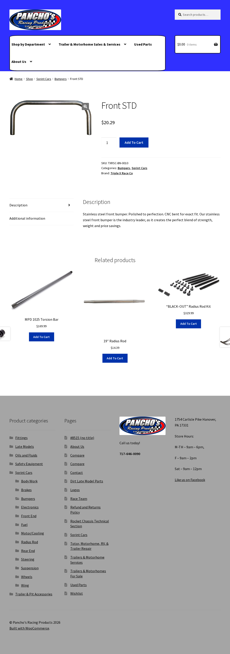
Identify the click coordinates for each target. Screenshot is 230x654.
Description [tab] (18, 205)
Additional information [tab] (27, 218)
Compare (77, 455)
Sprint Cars (43, 79)
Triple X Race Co (122, 173)
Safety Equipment (29, 464)
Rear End (28, 550)
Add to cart (134, 142)
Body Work (29, 481)
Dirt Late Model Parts (86, 481)
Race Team (78, 498)
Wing (25, 585)
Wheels (26, 576)
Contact (76, 472)
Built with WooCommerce (29, 628)
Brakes (26, 490)
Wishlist (76, 593)
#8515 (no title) (82, 437)
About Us (18, 61)
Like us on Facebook (190, 479)
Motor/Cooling (32, 533)
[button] (85, 106)
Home (18, 79)
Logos (75, 490)
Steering (27, 559)
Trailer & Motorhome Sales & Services (89, 44)
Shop (29, 79)
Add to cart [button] (41, 337)
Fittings (21, 437)
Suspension (30, 568)
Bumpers (61, 79)
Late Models (24, 446)
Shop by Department (28, 44)
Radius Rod (29, 542)
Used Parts (143, 44)
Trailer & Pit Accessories (33, 594)
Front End (28, 516)
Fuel (24, 524)
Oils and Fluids (26, 455)
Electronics (30, 507)
